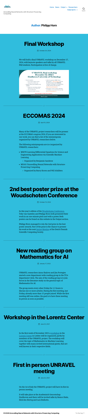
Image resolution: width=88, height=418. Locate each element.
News (57, 7)
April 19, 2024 (45, 122)
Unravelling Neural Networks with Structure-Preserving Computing (34, 413)
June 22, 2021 (45, 378)
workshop (55, 333)
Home (52, 7)
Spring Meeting (42, 229)
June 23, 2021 (45, 324)
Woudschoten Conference (53, 211)
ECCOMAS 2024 (44, 115)
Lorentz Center (25, 336)
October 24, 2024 (45, 50)
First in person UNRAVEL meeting (44, 368)
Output (63, 7)
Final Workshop (44, 43)
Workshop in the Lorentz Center (44, 317)
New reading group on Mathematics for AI (44, 253)
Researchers (73, 7)
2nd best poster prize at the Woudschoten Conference (44, 192)
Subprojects (71, 10)
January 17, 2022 (45, 263)
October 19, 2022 (45, 202)
